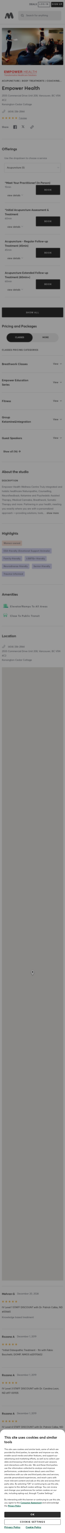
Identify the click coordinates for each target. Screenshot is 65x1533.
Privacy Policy (14, 1506)
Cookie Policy (33, 1527)
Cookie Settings (32, 1522)
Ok (32, 1514)
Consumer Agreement (31, 1503)
